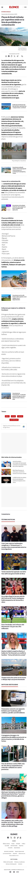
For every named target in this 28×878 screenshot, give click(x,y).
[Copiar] (11, 56)
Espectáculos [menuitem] (17, 847)
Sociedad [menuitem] (7, 845)
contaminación (14, 419)
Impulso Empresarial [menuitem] (19, 851)
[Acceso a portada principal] (14, 7)
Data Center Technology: (14, 872)
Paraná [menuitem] (12, 843)
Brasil (7, 416)
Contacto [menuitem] (20, 864)
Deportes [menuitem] (21, 845)
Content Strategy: (10, 872)
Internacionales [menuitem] (14, 845)
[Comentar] (21, 56)
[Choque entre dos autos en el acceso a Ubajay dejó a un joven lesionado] (14, 667)
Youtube (20, 837)
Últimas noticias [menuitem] (6, 843)
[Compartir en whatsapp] (6, 56)
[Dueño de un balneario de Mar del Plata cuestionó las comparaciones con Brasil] (6, 106)
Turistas (20, 416)
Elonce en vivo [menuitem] (22, 853)
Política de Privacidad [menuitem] (8, 862)
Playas (13, 416)
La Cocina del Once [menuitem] (7, 853)
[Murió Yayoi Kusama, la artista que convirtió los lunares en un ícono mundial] (6, 472)
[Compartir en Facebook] (9, 56)
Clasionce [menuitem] (15, 853)
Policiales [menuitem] (18, 843)
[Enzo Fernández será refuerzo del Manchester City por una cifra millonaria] (14, 614)
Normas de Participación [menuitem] (11, 864)
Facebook (8, 837)
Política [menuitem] (23, 843)
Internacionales (6, 11)
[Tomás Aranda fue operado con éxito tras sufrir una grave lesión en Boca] (14, 561)
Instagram (14, 837)
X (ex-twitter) (11, 837)
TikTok (17, 837)
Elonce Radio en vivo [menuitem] (13, 855)
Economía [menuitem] (10, 847)
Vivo (25, 7)
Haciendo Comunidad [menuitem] (8, 851)
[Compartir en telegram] (17, 56)
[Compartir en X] (14, 56)
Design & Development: (17, 872)
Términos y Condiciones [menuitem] (19, 862)
